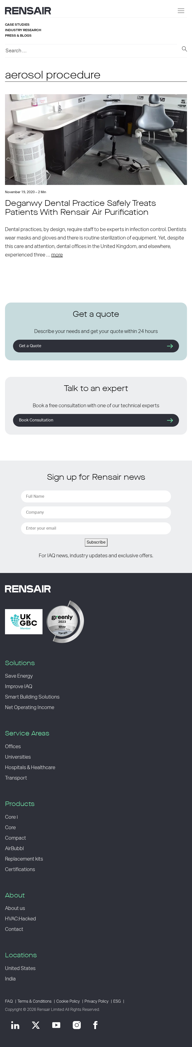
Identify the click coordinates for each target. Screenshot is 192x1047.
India (10, 978)
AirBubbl (14, 848)
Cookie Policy (68, 1001)
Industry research (23, 30)
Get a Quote (30, 346)
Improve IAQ (18, 686)
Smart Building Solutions (32, 697)
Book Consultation (36, 420)
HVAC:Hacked (20, 918)
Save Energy (19, 676)
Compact (15, 838)
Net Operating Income (29, 707)
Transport (16, 778)
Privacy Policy (96, 1001)
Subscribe (96, 542)
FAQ (9, 1001)
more (57, 254)
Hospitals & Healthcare (30, 767)
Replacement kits (24, 859)
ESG (117, 1001)
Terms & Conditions (35, 1001)
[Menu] (181, 11)
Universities (18, 757)
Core (10, 827)
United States (20, 968)
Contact (14, 929)
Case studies (17, 25)
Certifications (20, 869)
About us (15, 908)
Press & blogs (18, 36)
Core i (11, 817)
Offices (13, 746)
